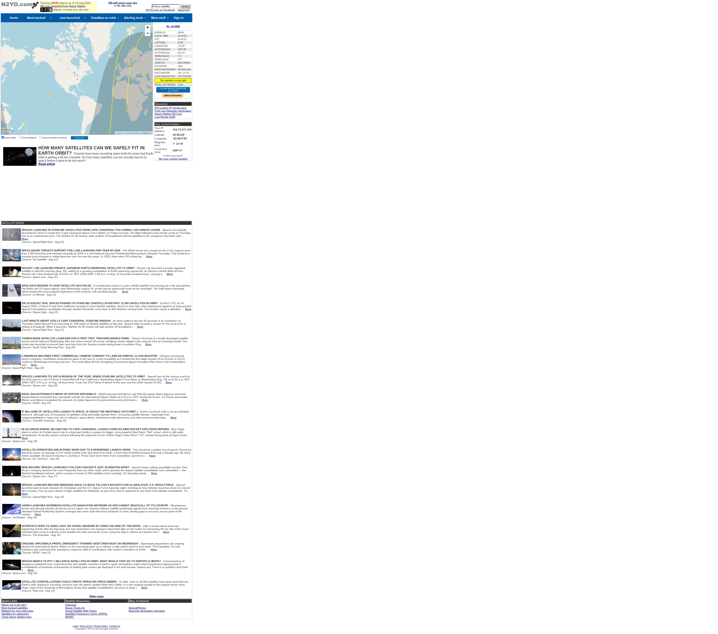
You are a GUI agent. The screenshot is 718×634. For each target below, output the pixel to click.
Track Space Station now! (16, 616)
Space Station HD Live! (168, 113)
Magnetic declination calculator (147, 610)
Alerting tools (133, 18)
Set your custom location (173, 158)
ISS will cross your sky (122, 2)
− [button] (147, 33)
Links (75, 626)
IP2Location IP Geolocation (171, 107)
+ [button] (147, 27)
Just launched (70, 18)
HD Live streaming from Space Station (62, 5)
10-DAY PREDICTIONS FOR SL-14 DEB (173, 89)
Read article (46, 164)
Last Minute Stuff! (165, 116)
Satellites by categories (15, 613)
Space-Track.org (75, 607)
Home (14, 18)
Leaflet (119, 132)
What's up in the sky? (14, 604)
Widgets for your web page (17, 610)
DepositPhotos (137, 607)
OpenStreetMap (133, 132)
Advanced (183, 9)
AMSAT (69, 616)
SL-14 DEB (173, 26)
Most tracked (36, 18)
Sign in (179, 18)
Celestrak (70, 604)
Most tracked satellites (14, 607)
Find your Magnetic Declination (173, 110)
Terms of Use (86, 626)
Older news (96, 596)
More (25, 238)
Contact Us (114, 626)
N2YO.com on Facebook (160, 9)
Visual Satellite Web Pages (81, 610)
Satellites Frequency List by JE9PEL (86, 613)
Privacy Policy (101, 626)
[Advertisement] (96, 194)
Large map (79, 138)
